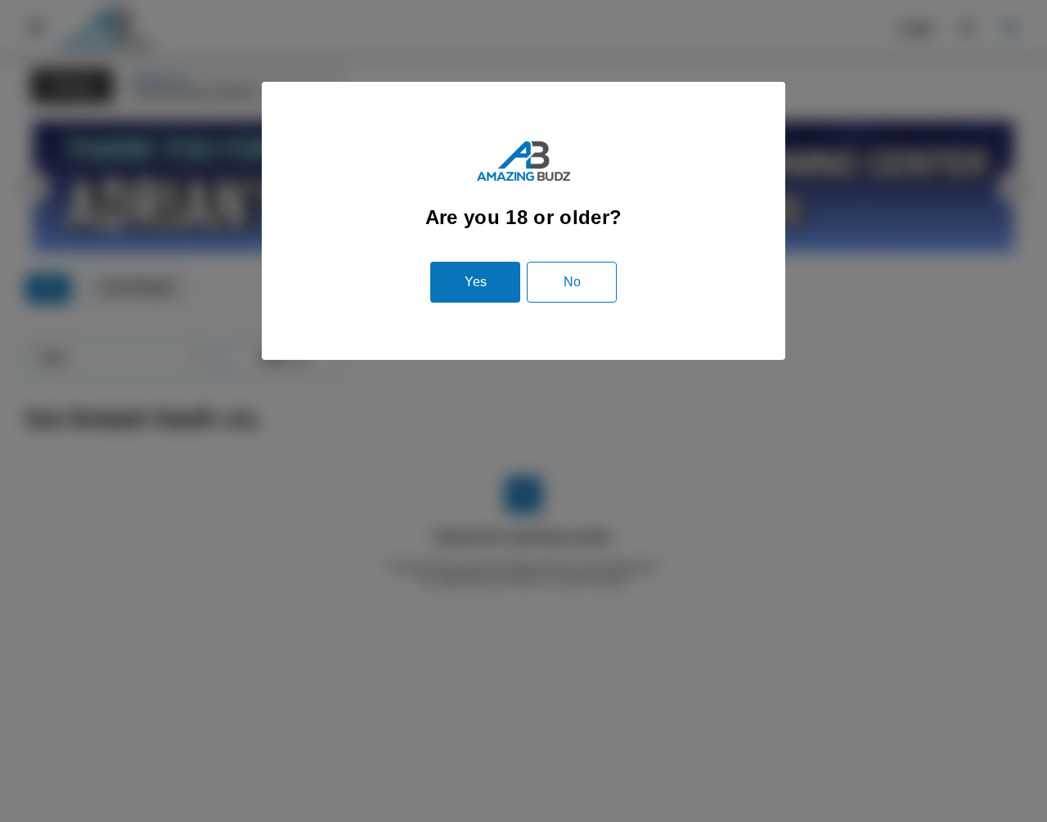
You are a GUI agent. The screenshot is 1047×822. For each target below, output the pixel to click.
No (572, 282)
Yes (476, 282)
